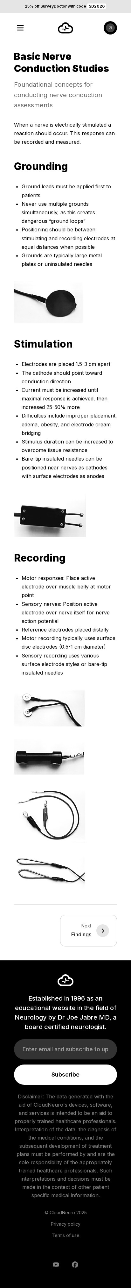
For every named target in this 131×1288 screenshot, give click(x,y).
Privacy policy (65, 1224)
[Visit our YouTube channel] (56, 1264)
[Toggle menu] (20, 28)
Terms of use (65, 1235)
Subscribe (65, 1074)
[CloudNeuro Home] (65, 27)
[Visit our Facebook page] (75, 1264)
